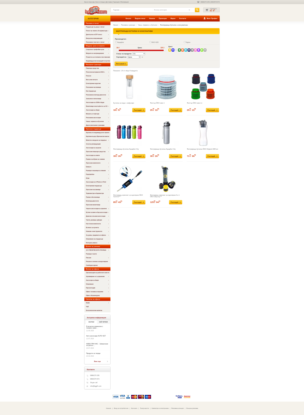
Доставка (109, 2)
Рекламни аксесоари (93, 117)
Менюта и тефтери (92, 114)
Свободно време (92, 265)
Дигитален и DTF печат (94, 34)
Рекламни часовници (93, 87)
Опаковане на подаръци (94, 239)
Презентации (90, 288)
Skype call (93, 382)
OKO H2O (155, 42)
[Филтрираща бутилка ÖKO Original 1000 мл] (203, 133)
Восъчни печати (91, 79)
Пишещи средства (92, 68)
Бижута (88, 167)
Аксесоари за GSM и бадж (95, 102)
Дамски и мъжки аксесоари (95, 216)
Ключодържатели (92, 201)
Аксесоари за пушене (93, 148)
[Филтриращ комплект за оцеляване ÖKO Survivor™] (129, 179)
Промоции (163, 18)
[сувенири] (95, 14)
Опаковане (90, 284)
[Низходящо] (142, 57)
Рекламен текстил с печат (95, 42)
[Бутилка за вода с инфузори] (129, 87)
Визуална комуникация (94, 38)
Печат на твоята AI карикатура (96, 31)
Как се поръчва (89, 2)
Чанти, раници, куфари (94, 220)
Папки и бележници (93, 197)
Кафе (88, 303)
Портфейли (90, 174)
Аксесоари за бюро (93, 110)
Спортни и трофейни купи (95, 49)
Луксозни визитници (93, 205)
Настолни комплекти (93, 224)
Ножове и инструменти (94, 231)
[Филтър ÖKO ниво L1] (203, 87)
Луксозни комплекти (93, 163)
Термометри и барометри (95, 193)
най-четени (103, 322)
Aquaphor (120, 42)
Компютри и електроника (160, 408)
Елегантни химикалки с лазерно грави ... (94, 327)
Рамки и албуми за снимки (95, 159)
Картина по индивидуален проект (97, 132)
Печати (88, 76)
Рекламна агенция (177, 408)
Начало (128, 18)
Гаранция (116, 2)
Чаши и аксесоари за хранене (96, 208)
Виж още (97, 361)
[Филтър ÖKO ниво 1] (166, 87)
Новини (152, 18)
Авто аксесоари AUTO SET (96, 336)
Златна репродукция (93, 144)
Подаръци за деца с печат (95, 27)
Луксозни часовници (93, 189)
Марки (173, 18)
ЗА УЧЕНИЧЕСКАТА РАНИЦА (96, 250)
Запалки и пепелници (93, 98)
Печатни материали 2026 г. (95, 72)
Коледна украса (91, 243)
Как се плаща (100, 2)
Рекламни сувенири (128, 25)
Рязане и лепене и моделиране (97, 261)
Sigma (188, 42)
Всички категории (160, 10)
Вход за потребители (121, 408)
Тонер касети (144, 408)
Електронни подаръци (94, 186)
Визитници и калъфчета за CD (96, 106)
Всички (91, 322)
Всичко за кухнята (92, 227)
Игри (87, 178)
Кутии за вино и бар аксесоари (96, 212)
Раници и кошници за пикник (96, 170)
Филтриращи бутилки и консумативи (174, 25)
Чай (87, 306)
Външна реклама (192, 408)
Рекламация (125, 2)
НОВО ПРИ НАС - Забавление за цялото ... (97, 344)
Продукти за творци (93, 353)
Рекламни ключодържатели (96, 95)
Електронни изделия (93, 83)
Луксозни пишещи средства (96, 151)
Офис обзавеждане (93, 295)
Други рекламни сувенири (95, 125)
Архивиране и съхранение (95, 276)
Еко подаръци (91, 91)
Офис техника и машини (94, 291)
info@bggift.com (95, 386)
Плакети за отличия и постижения (98, 57)
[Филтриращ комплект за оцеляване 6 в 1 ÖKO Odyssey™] (166, 179)
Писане (88, 258)
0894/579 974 (215, 2)
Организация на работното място (97, 273)
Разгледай (138, 110)
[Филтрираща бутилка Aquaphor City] (129, 133)
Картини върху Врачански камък (97, 136)
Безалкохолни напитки (94, 310)
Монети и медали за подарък (96, 140)
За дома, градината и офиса (96, 235)
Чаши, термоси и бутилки (95, 121)
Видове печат (140, 18)
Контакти (182, 18)
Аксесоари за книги (93, 155)
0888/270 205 (205, 2)
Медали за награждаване (95, 53)
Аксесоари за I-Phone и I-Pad (96, 182)
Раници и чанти (91, 254)
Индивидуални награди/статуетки (98, 61)
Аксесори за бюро (92, 280)
